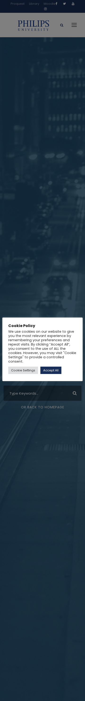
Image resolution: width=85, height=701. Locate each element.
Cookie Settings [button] (23, 370)
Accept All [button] (51, 370)
